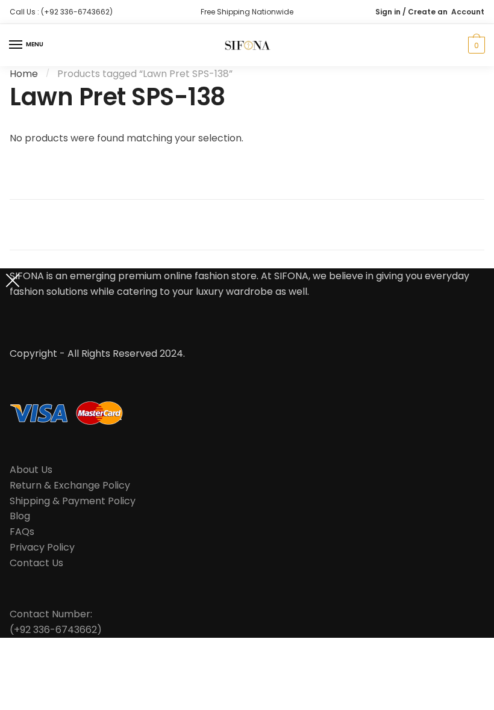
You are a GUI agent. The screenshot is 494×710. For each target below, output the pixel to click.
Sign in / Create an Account (429, 12)
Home (24, 74)
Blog (20, 516)
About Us (31, 470)
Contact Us (36, 563)
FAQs (22, 532)
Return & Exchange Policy (70, 485)
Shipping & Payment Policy (73, 501)
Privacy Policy (42, 547)
